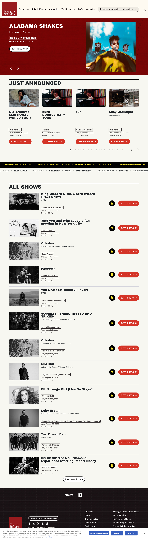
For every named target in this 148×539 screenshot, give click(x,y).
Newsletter (54, 9)
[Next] (18, 68)
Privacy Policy (119, 515)
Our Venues (24, 9)
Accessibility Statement (123, 522)
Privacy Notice (48, 537)
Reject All (117, 533)
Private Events (39, 9)
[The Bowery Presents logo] (9, 9)
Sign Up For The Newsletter (44, 518)
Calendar (90, 9)
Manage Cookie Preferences (99, 533)
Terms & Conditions (122, 519)
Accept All (131, 533)
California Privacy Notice (124, 526)
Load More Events (74, 479)
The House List (68, 9)
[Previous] (11, 68)
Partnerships (91, 526)
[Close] (145, 533)
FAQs (80, 9)
